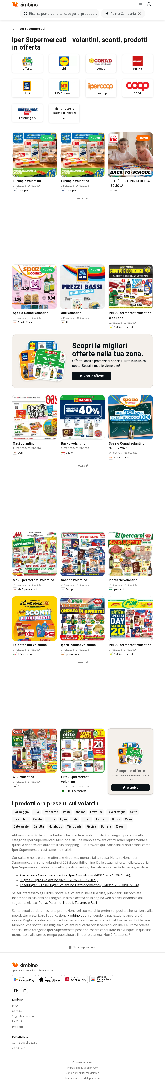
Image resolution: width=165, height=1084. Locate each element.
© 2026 (82, 1062)
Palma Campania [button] (123, 13)
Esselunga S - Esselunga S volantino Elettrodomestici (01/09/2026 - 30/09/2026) (79, 885)
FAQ (15, 1005)
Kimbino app (77, 915)
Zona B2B (18, 1048)
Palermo (55, 902)
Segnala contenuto (24, 1016)
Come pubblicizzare (24, 1042)
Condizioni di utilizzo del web (82, 1073)
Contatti (17, 1011)
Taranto (81, 902)
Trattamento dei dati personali (82, 1078)
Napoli (68, 902)
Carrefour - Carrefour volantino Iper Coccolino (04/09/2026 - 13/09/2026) (75, 875)
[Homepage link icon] (70, 947)
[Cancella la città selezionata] (139, 14)
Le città (17, 1021)
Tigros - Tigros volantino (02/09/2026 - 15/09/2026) (59, 880)
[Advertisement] (85, 228)
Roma (42, 902)
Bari (94, 902)
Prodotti (17, 1027)
